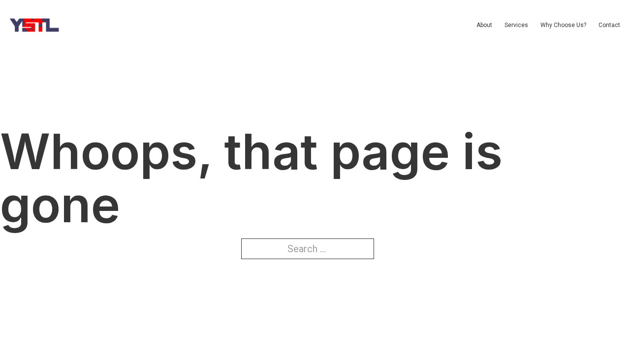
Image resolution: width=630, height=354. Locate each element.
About (484, 25)
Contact (609, 25)
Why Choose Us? (563, 25)
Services (516, 25)
